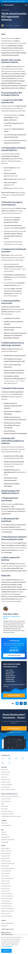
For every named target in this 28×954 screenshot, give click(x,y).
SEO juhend (4, 808)
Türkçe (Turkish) (5, 873)
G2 (9, 762)
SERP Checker (5, 774)
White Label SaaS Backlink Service (10, 796)
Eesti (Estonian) (5, 888)
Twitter (22, 758)
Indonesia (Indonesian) (7, 896)
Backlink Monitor (5, 782)
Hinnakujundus (5, 837)
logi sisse (10, 732)
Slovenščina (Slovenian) (7, 908)
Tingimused (4, 823)
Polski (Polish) (5, 866)
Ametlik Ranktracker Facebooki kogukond (16, 758)
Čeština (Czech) (5, 881)
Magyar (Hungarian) (6, 893)
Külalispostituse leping (7, 813)
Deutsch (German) (6, 851)
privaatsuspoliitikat (6, 946)
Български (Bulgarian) (7, 878)
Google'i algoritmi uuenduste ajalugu (11, 816)
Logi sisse (3, 832)
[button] (26, 5)
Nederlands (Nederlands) (8, 863)
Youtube (9, 758)
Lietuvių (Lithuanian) (6, 898)
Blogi (2, 803)
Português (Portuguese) (7, 868)
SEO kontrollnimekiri (6, 784)
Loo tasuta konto (14, 728)
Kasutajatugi (4, 842)
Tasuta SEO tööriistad (7, 811)
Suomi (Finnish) (5, 891)
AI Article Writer (5, 787)
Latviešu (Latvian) (6, 901)
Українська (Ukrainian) (7, 911)
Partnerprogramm (6, 801)
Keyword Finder (5, 772)
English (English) (5, 848)
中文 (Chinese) (5, 876)
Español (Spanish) (6, 853)
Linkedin (2, 762)
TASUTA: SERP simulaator (8, 789)
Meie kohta (4, 925)
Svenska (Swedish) (6, 871)
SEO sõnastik (4, 806)
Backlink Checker (5, 779)
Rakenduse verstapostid (7, 839)
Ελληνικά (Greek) (6, 886)
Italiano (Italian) (5, 858)
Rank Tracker (4, 769)
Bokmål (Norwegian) (6, 916)
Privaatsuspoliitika (6, 825)
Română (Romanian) (6, 903)
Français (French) (5, 856)
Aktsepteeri (6, 950)
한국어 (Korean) (5, 913)
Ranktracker (7, 5)
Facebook (2, 758)
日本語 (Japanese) (6, 861)
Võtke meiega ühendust (7, 923)
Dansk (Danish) (5, 883)
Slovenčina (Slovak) (6, 906)
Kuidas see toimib (6, 798)
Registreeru (4, 834)
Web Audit (4, 777)
